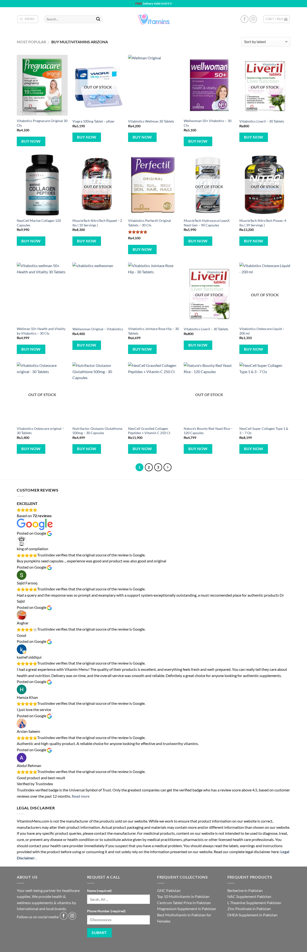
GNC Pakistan (169, 890)
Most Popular (31, 41)
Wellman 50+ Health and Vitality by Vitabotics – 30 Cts (41, 331)
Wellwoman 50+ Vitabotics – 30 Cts (207, 123)
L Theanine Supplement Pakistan (254, 902)
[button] (27, 19)
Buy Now (31, 141)
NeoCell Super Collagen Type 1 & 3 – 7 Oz (263, 430)
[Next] (168, 467)
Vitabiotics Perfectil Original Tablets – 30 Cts (149, 222)
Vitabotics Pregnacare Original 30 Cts (42, 123)
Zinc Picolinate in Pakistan (249, 908)
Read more (80, 796)
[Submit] (98, 19)
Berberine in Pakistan (245, 890)
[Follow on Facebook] (244, 19)
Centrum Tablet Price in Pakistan (184, 902)
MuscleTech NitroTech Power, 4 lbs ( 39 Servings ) (262, 222)
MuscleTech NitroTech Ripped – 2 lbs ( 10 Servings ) (97, 222)
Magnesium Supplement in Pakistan (186, 908)
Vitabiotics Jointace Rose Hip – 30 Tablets (153, 331)
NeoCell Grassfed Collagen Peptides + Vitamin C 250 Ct (149, 430)
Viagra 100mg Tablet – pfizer (93, 121)
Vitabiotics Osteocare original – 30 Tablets (40, 430)
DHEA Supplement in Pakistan (252, 915)
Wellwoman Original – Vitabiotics (97, 329)
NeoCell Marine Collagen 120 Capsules (39, 222)
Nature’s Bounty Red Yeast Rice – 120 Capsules (208, 430)
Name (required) (99, 891)
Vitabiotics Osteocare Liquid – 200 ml (261, 331)
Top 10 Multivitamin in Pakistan (183, 896)
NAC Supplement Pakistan (249, 896)
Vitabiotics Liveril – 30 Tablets (261, 121)
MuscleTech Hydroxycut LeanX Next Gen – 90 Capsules (207, 222)
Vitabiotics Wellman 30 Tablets (151, 121)
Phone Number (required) (106, 911)
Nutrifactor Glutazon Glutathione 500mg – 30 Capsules (97, 430)
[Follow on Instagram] (253, 19)
